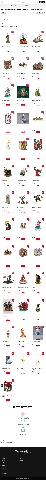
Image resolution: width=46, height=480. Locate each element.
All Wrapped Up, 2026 (36, 180)
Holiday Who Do (5, 153)
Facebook (21, 458)
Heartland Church (5, 100)
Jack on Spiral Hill (5, 234)
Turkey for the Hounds (6, 260)
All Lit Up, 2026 (20, 368)
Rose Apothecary (20, 260)
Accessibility (4, 473)
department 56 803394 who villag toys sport (9, 24)
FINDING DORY (20, 127)
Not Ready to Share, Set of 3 (22, 207)
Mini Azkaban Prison (6, 368)
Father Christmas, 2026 (21, 180)
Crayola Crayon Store (6, 73)
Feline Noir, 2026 (35, 287)
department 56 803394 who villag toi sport (9, 26)
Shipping (3, 460)
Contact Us (4, 458)
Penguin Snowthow (5, 127)
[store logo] (21, 2)
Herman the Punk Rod (6, 46)
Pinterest (21, 462)
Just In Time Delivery (21, 73)
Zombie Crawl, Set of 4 (36, 46)
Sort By (34, 12)
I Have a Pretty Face (20, 234)
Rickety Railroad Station (36, 73)
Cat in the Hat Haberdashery (37, 234)
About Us (4, 468)
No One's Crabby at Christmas (37, 207)
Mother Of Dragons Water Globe (23, 46)
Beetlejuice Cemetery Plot (6, 287)
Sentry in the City (5, 207)
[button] (40, 2)
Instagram (21, 460)
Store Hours (4, 470)
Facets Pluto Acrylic (20, 341)
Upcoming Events (5, 471)
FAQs (3, 462)
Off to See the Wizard (36, 341)
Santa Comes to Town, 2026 (7, 180)
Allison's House (35, 260)
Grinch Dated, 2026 (5, 341)
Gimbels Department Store (22, 153)
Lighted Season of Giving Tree (22, 287)
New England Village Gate (37, 127)
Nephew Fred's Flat (20, 100)
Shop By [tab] (4, 12)
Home (12, 5)
